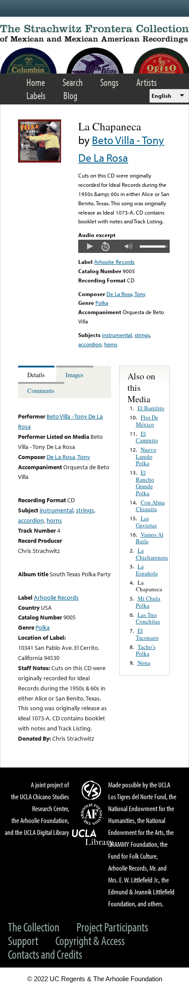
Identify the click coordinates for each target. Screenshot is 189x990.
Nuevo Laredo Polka (146, 456)
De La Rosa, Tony (125, 293)
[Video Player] (123, 246)
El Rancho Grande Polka (145, 482)
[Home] (94, 34)
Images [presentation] (74, 375)
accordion (90, 344)
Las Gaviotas (146, 521)
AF (92, 814)
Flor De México (147, 420)
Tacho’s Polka (146, 650)
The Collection (33, 926)
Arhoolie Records (114, 261)
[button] (90, 246)
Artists (146, 82)
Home (35, 82)
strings (142, 334)
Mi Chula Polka (148, 601)
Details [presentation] (36, 375)
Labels (36, 95)
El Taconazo (147, 634)
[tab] (37, 374)
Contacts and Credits (45, 954)
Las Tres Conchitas (148, 618)
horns (110, 344)
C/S (92, 790)
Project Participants (112, 926)
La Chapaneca (149, 585)
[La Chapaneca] (39, 160)
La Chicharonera (152, 553)
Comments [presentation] (41, 390)
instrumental (117, 334)
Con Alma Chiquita (150, 505)
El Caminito (147, 437)
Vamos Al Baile (150, 537)
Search (72, 82)
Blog (70, 95)
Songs (109, 82)
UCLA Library (92, 837)
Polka (101, 302)
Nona (144, 663)
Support (23, 940)
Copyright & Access (90, 940)
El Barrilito (151, 408)
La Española (147, 569)
